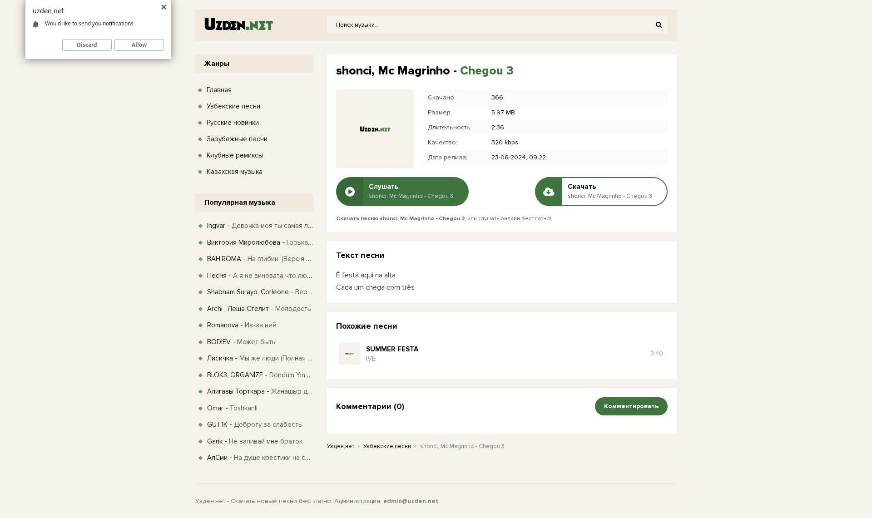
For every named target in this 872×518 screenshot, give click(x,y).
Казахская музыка (235, 172)
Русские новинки (233, 122)
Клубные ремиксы (235, 155)
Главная (219, 90)
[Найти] (658, 25)
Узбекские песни (233, 106)
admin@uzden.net (410, 501)
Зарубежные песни (237, 139)
